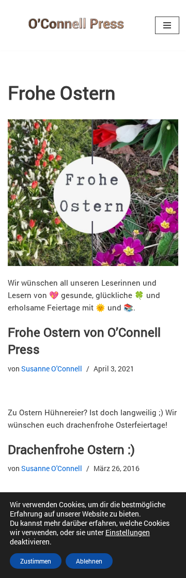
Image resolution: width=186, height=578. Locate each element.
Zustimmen (35, 561)
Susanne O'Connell (51, 368)
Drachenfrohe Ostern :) (71, 449)
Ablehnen (89, 561)
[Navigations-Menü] (167, 25)
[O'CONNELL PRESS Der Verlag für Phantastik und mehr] (74, 25)
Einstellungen (127, 532)
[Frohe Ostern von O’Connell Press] (93, 192)
